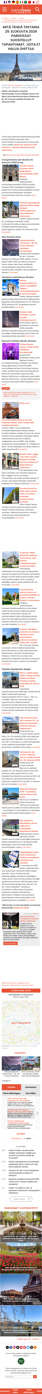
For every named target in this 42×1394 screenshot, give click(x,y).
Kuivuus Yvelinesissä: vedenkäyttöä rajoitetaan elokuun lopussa (18, 1123)
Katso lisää (19, 1199)
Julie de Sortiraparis (14, 85)
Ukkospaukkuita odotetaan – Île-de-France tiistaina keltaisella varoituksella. (11, 1074)
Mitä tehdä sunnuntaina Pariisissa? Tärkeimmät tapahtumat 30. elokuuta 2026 (21, 1269)
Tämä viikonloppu (11, 1093)
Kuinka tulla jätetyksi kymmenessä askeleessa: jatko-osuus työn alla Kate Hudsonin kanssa (24, 1164)
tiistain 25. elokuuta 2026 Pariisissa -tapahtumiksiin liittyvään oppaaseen (19, 147)
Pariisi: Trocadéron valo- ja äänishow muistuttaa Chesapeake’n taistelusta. (24, 1190)
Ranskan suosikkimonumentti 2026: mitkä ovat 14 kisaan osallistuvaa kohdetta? (24, 1182)
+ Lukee (27, 1138)
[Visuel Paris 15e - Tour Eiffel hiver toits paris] (21, 67)
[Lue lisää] (6, 232)
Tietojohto (16, 1138)
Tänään (11, 1087)
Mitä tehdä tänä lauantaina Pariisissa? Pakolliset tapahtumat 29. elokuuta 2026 (21, 1300)
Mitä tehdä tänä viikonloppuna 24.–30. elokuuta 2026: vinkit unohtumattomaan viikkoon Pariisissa (20, 394)
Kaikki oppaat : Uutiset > (29, 1339)
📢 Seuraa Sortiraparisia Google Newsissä (21, 155)
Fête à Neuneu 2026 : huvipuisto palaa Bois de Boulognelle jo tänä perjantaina (30, 1074)
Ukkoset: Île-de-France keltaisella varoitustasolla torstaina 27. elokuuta (24, 1173)
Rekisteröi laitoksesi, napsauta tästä (15, 983)
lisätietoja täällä (21, 908)
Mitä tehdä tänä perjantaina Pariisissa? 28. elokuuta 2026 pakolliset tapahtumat (21, 1331)
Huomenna (30, 1087)
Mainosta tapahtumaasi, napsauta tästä (17, 985)
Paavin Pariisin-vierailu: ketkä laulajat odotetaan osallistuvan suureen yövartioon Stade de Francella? (22, 1154)
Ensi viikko (31, 1093)
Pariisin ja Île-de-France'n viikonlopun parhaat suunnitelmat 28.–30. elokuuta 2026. (21, 1238)
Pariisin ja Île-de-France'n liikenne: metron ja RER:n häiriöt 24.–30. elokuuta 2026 (20, 1112)
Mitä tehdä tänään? (19, 1046)
